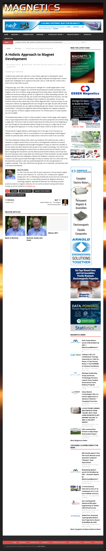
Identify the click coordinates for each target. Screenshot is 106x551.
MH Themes (41, 546)
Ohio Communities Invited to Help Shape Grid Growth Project (90, 431)
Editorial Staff (28, 65)
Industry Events (73, 34)
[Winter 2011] (58, 223)
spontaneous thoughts (15, 195)
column (14, 191)
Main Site (44, 65)
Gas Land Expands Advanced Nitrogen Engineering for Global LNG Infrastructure (90, 504)
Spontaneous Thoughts (54, 65)
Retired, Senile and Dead (34, 239)
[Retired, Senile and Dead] (37, 226)
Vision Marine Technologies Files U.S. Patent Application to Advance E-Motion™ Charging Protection (90, 396)
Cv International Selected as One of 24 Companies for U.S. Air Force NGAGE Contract (90, 490)
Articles (38, 65)
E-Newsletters (28, 34)
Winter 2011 (53, 233)
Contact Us (8, 38)
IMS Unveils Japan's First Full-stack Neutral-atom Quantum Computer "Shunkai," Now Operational (91, 457)
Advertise (87, 34)
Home (6, 34)
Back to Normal (11, 238)
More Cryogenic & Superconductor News (85, 529)
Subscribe (39, 34)
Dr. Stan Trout (25, 191)
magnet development (42, 191)
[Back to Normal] (15, 226)
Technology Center (55, 34)
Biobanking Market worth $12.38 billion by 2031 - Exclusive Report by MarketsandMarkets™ (90, 474)
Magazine (14, 34)
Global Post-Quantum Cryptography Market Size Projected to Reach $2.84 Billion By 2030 (91, 518)
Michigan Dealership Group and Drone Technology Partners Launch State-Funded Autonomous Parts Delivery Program (90, 379)
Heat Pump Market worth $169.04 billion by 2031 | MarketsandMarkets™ (90, 343)
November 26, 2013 (14, 65)
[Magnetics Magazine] (53, 18)
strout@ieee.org (30, 186)
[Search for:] (90, 42)
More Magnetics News (78, 440)
